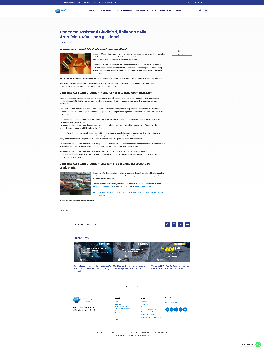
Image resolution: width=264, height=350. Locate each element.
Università (144, 302)
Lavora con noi (165, 11)
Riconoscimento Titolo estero (152, 317)
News (153, 11)
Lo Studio (118, 304)
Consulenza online (124, 11)
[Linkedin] (198, 2)
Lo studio (92, 11)
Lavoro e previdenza (148, 309)
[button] (206, 11)
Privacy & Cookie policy (172, 298)
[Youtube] (201, 2)
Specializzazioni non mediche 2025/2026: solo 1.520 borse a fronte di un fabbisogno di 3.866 (92, 268)
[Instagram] (191, 2)
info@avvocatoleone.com (103, 186)
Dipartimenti (106, 11)
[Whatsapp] (194, 2)
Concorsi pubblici (147, 314)
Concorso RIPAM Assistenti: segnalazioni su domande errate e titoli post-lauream (170, 267)
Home (117, 302)
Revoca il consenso (171, 302)
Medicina (144, 304)
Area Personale (142, 11)
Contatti (178, 11)
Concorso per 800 (144, 67)
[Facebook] (167, 309)
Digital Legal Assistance (123, 308)
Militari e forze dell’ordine (150, 312)
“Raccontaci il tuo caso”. (143, 186)
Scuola (143, 307)
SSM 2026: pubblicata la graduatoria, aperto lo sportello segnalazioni (129, 267)
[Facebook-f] (188, 2)
